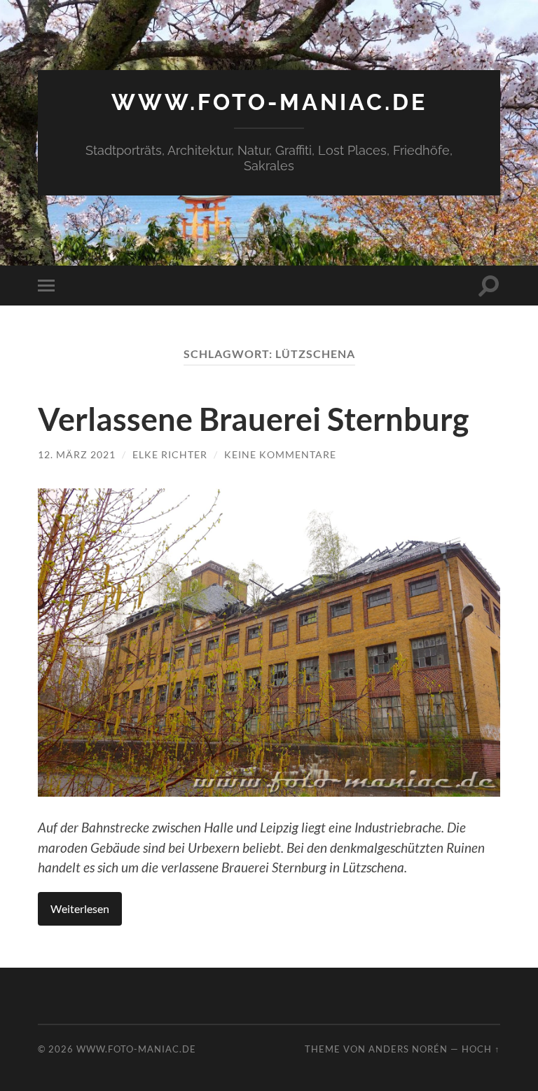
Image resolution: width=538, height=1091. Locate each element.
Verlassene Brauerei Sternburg (253, 419)
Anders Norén (408, 1049)
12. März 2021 (77, 454)
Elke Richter (169, 454)
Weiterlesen (79, 908)
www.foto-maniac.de (269, 102)
